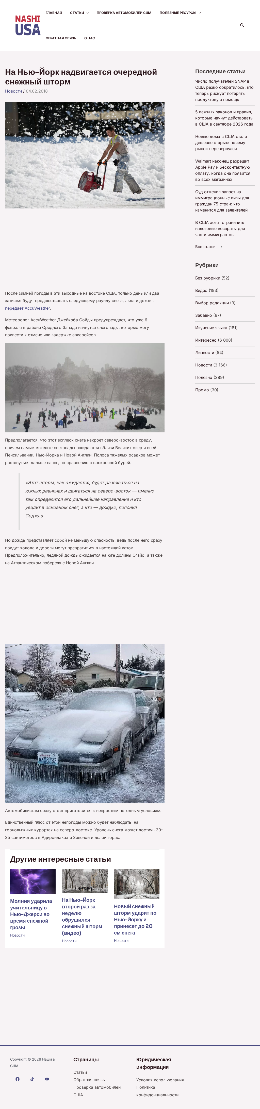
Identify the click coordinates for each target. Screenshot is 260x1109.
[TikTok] (32, 1079)
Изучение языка (211, 327)
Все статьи (205, 246)
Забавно (203, 315)
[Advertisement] (85, 252)
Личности (204, 352)
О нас (89, 38)
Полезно (203, 377)
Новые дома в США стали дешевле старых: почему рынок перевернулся (221, 142)
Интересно (206, 340)
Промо (202, 389)
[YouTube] (47, 1079)
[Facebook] (17, 1079)
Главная (54, 13)
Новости (13, 91)
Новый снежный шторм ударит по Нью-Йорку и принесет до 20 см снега (135, 919)
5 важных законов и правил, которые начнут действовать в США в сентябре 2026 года (224, 118)
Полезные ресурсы (178, 13)
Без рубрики (207, 277)
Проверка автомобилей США (124, 13)
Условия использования (160, 1079)
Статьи (77, 13)
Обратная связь (61, 38)
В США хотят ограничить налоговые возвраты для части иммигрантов (220, 228)
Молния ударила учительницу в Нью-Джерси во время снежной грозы (31, 914)
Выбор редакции (212, 302)
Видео (201, 290)
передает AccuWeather (27, 308)
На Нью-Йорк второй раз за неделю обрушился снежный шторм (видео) (82, 916)
